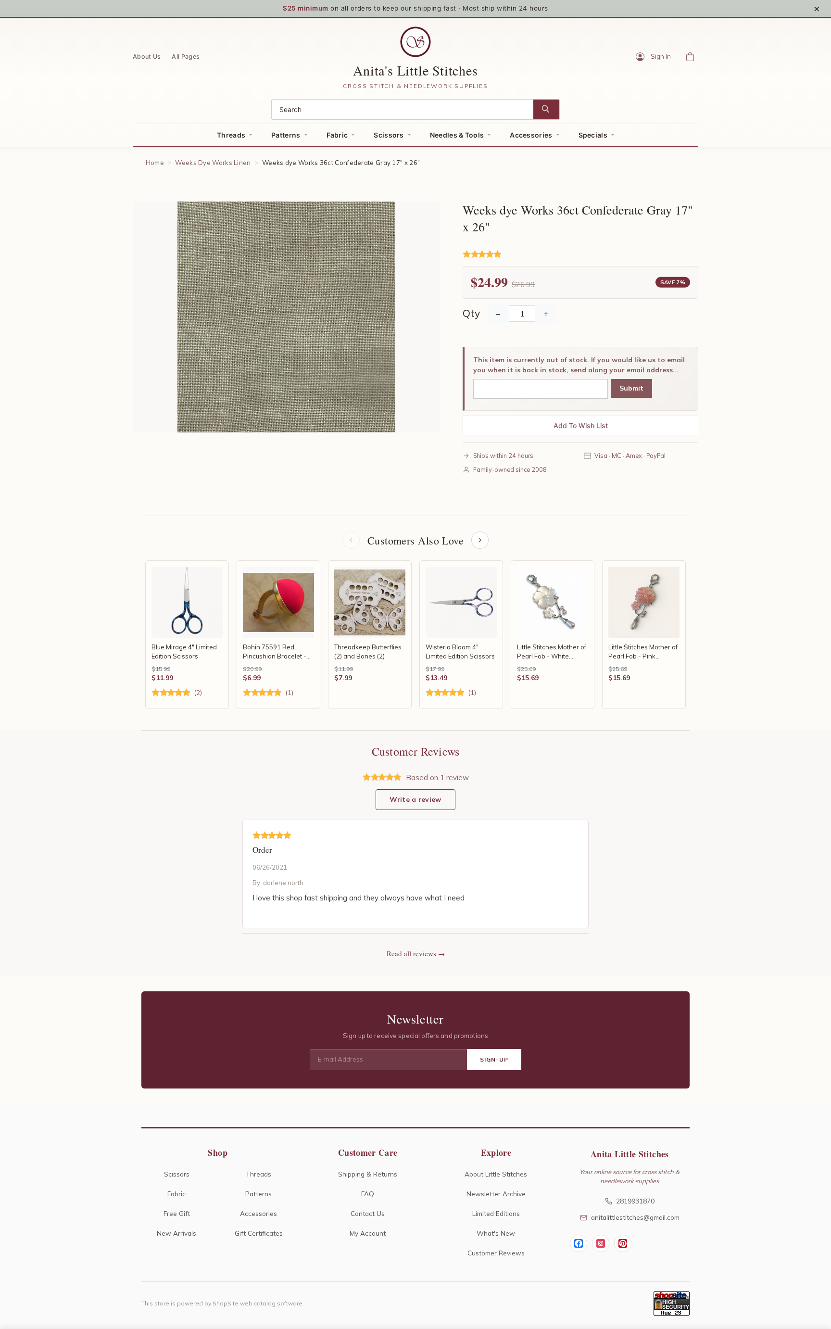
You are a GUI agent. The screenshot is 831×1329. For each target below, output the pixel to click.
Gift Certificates (259, 1233)
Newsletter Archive (496, 1194)
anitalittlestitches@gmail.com (635, 1217)
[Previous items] (351, 540)
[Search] (546, 109)
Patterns (285, 135)
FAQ (367, 1194)
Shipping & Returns (367, 1174)
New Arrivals (176, 1233)
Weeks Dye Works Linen (213, 162)
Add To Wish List (581, 425)
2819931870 (635, 1201)
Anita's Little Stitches (415, 70)
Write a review (415, 799)
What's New (496, 1233)
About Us (147, 56)
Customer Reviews (496, 1253)
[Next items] (480, 540)
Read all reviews (411, 953)
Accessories (531, 135)
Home (155, 162)
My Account (368, 1233)
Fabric (337, 135)
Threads (231, 135)
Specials (593, 135)
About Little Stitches (496, 1174)
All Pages (186, 56)
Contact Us (368, 1213)
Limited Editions (496, 1213)
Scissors (388, 135)
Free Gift (177, 1213)
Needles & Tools (457, 135)
